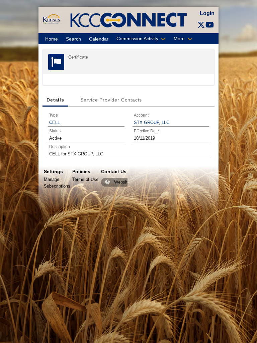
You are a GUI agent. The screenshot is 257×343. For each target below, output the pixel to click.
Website (122, 182)
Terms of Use (85, 179)
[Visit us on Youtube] (209, 25)
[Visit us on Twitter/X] (201, 25)
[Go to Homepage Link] (51, 18)
